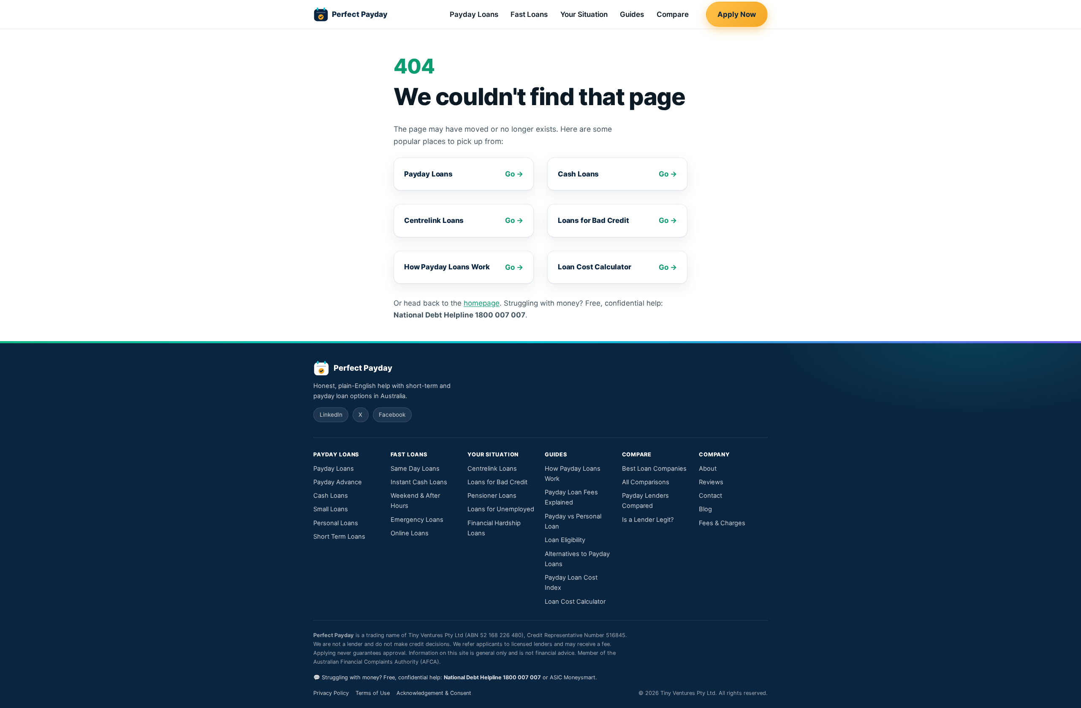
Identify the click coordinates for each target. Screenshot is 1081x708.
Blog (705, 509)
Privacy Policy (331, 693)
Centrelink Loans (492, 468)
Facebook (392, 414)
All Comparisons (645, 482)
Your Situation (584, 14)
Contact (710, 495)
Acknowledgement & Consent (434, 693)
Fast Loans (529, 14)
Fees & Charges (722, 523)
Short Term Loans (339, 536)
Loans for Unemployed (500, 509)
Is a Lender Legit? (648, 520)
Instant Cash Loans (419, 482)
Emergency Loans (417, 520)
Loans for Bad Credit (497, 482)
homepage (482, 303)
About (708, 468)
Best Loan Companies (654, 468)
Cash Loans (330, 495)
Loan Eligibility (565, 540)
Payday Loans (474, 14)
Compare (673, 14)
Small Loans (330, 509)
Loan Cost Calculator (575, 601)
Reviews (711, 482)
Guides (632, 14)
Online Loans (410, 533)
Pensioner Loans (491, 495)
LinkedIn (331, 414)
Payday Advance (337, 482)
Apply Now (736, 14)
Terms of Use (373, 693)
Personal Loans (335, 523)
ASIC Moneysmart (572, 677)
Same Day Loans (415, 468)
